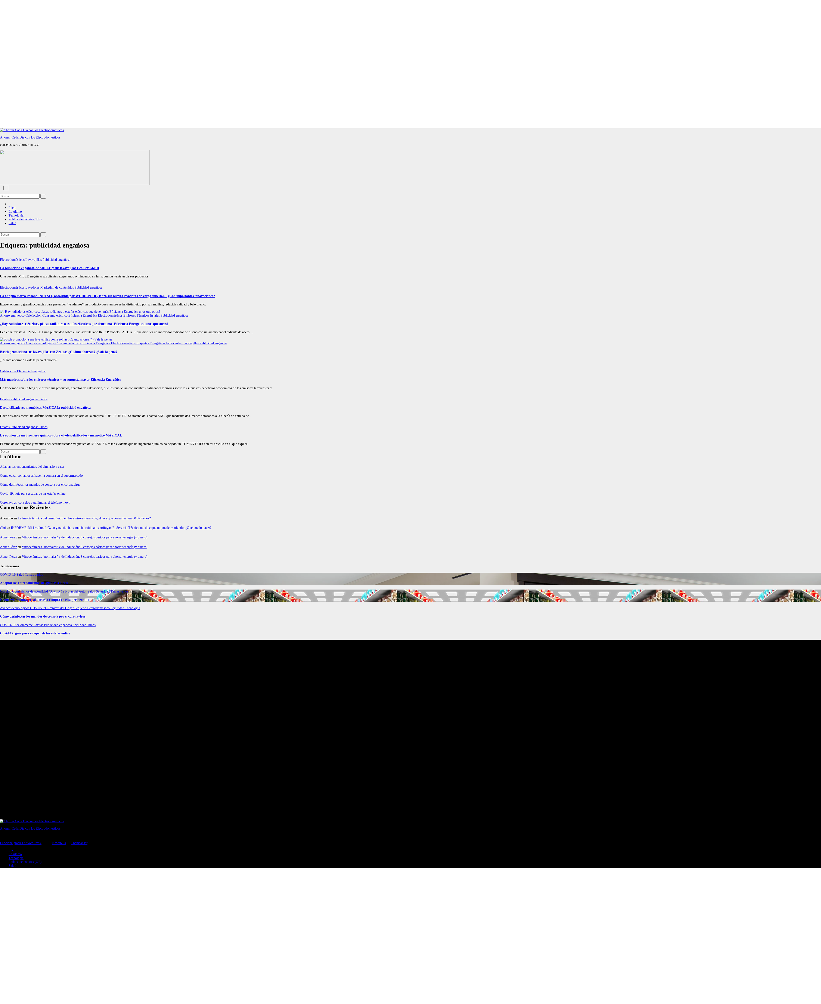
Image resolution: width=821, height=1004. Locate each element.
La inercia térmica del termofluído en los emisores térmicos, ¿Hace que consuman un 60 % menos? (84, 518)
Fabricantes (174, 343)
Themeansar (79, 843)
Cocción (6, 591)
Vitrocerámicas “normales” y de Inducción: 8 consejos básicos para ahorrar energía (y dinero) (84, 537)
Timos (43, 399)
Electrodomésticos (12, 259)
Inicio (12, 207)
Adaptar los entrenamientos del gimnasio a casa (32, 466)
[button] (1, 192)
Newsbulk (59, 843)
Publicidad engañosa (56, 259)
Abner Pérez (8, 537)
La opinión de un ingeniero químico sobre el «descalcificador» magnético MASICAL (61, 435)
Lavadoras (32, 287)
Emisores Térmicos (136, 315)
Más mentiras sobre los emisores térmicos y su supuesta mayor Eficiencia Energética (60, 379)
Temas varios (34, 574)
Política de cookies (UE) (25, 219)
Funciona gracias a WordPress (20, 843)
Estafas (155, 315)
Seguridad (103, 591)
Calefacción (33, 315)
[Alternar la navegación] (6, 188)
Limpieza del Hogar (60, 608)
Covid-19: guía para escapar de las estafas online (32, 493)
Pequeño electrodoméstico (92, 608)
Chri (3, 527)
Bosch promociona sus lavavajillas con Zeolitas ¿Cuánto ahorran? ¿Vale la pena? (58, 352)
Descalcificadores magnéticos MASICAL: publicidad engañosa (45, 407)
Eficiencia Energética (83, 315)
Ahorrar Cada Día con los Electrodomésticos (30, 137)
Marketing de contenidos (57, 287)
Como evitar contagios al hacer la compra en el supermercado (41, 475)
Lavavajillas (34, 259)
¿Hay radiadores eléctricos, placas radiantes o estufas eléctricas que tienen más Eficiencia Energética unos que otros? (84, 324)
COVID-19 (8, 574)
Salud (12, 223)
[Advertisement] (128, 64)
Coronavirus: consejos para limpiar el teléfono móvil (35, 502)
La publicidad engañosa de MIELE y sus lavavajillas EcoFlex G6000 (49, 268)
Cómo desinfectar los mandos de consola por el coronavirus (40, 484)
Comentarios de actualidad (30, 591)
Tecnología (16, 215)
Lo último (15, 211)
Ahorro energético (12, 315)
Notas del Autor (76, 591)
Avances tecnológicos (40, 343)
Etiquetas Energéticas (151, 343)
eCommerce (25, 625)
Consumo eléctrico (55, 315)
